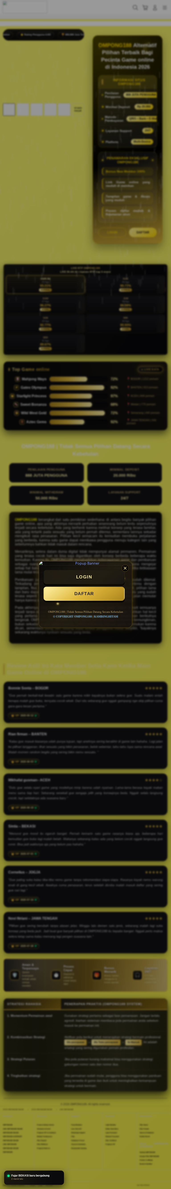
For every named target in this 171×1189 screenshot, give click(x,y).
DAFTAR (84, 593)
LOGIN (84, 576)
